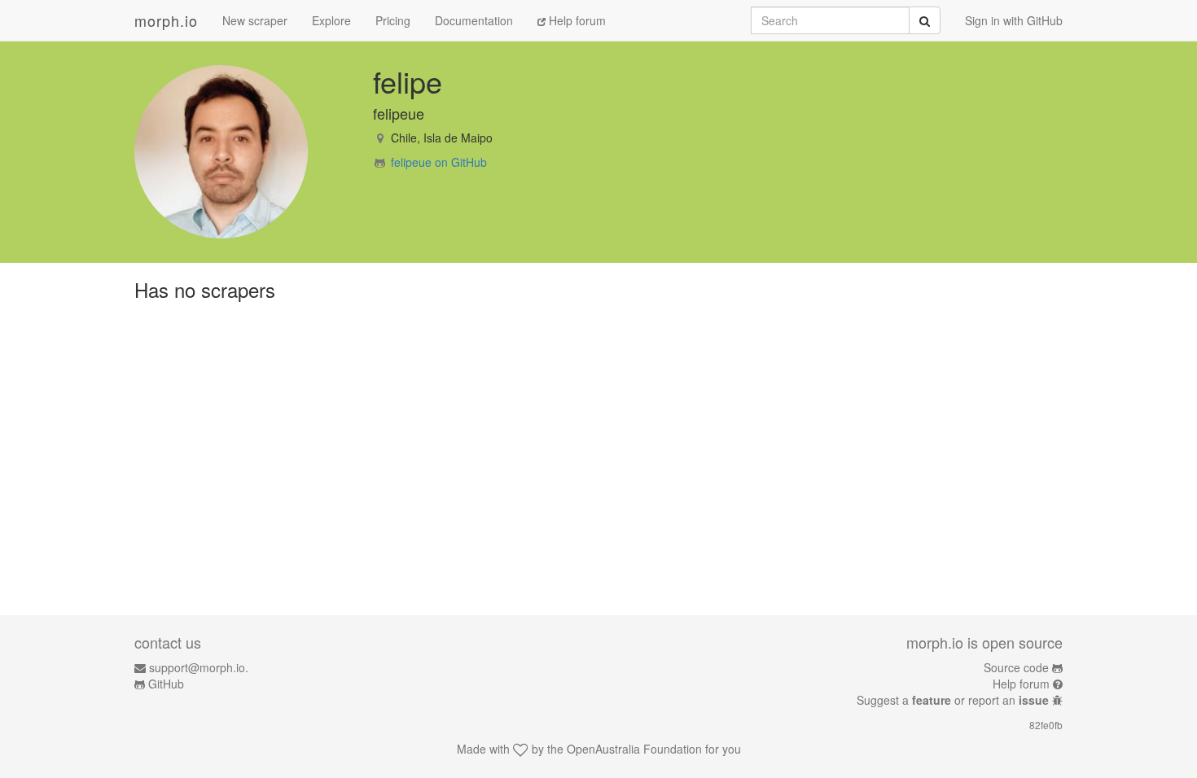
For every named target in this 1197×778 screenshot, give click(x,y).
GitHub (166, 683)
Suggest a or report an (953, 700)
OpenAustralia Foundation (634, 749)
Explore (331, 20)
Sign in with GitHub (1014, 20)
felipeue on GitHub (439, 162)
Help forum (576, 20)
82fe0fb (1046, 725)
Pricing (392, 20)
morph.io (166, 20)
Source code (1016, 667)
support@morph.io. (198, 667)
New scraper (254, 20)
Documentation (474, 20)
